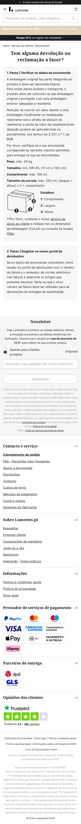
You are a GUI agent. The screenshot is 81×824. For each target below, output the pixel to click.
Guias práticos (31, 561)
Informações (15, 573)
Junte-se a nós (13, 548)
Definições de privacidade (18, 738)
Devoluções (11, 474)
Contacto (9, 481)
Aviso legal (10, 595)
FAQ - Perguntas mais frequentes (26, 461)
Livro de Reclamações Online (41, 749)
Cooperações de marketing (22, 541)
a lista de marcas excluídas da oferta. (44, 430)
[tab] (40, 477)
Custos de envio (14, 487)
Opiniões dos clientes (23, 697)
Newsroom (10, 554)
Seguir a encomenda (17, 468)
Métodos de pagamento (20, 494)
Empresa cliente (14, 535)
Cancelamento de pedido (21, 455)
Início (6, 45)
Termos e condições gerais (22, 582)
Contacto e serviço (20, 446)
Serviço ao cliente (22, 45)
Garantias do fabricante (20, 507)
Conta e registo (14, 501)
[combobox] (40, 18)
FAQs (10, 233)
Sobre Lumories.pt (20, 520)
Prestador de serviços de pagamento (37, 608)
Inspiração (10, 561)
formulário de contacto (34, 422)
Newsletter (10, 528)
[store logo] (21, 9)
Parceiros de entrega (22, 663)
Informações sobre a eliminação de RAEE (54, 744)
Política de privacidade (45, 426)
